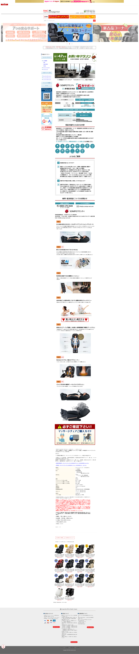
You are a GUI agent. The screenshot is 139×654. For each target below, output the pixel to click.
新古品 (45, 65)
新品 (44, 62)
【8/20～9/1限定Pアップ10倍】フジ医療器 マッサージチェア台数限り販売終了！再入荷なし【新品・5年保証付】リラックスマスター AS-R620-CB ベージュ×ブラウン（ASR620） (90, 570)
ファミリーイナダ (46, 67)
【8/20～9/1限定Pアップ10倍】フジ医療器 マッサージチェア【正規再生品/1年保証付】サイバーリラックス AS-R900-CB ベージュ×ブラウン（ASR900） (90, 556)
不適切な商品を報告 (71, 541)
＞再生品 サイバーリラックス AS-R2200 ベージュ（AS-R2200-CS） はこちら (70, 465)
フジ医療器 (45, 60)
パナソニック (45, 69)
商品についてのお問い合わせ (61, 541)
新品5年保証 (46, 64)
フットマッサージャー (47, 77)
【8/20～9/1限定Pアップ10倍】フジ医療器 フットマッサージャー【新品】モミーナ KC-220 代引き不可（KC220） (59, 598)
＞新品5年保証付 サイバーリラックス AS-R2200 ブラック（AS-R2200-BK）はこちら (72, 463)
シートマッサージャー (47, 79)
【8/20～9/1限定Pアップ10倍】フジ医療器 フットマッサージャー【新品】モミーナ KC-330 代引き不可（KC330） (69, 598)
